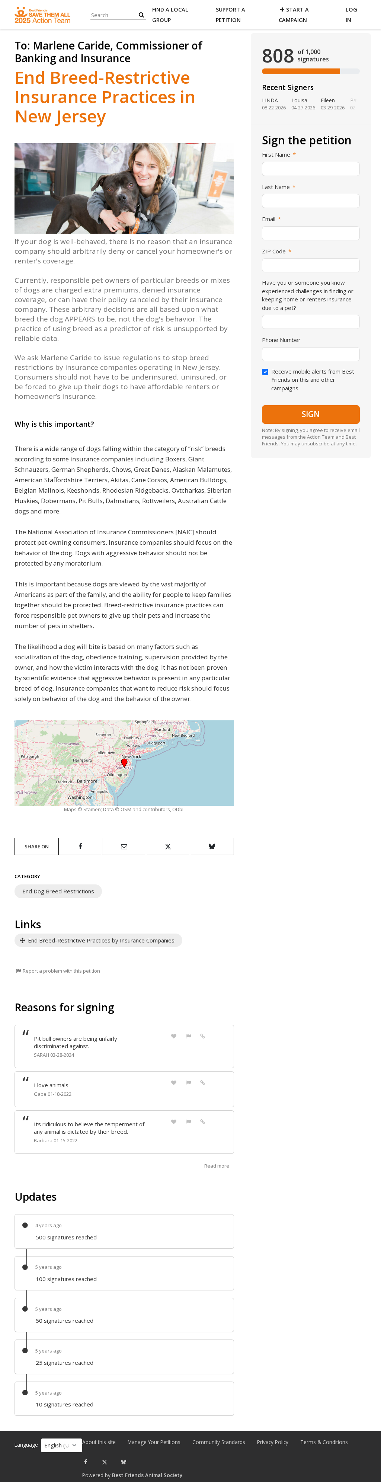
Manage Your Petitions (154, 1442)
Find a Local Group (170, 14)
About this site (99, 1442)
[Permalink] (202, 1035)
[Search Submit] (141, 14)
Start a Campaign (294, 14)
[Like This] (173, 1035)
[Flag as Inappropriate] (188, 1035)
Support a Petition (230, 14)
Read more (216, 1165)
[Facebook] (85, 1462)
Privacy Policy (272, 1442)
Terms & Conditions (324, 1442)
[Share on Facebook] (80, 846)
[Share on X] (168, 846)
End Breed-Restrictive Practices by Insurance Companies (100, 940)
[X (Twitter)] (104, 1462)
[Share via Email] (124, 846)
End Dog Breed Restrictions (58, 891)
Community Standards (218, 1442)
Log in (351, 14)
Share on (37, 846)
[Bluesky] (123, 1462)
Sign (311, 414)
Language (26, 1444)
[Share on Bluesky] (212, 846)
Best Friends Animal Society (147, 1475)
